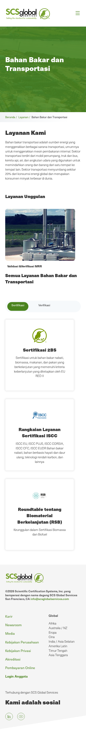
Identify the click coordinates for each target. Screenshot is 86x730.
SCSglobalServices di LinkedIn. (9, 716)
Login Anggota (16, 676)
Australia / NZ (58, 628)
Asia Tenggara (58, 655)
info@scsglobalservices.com (49, 599)
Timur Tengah (58, 650)
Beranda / (11, 117)
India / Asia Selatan (62, 641)
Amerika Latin (58, 646)
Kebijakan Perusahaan (22, 642)
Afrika (52, 623)
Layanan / (25, 117)
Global (53, 615)
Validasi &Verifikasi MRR (24, 266)
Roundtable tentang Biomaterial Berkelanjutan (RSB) (39, 515)
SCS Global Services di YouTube (21, 716)
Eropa (53, 632)
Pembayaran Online (20, 667)
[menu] (76, 13)
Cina (52, 637)
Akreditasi (12, 659)
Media (10, 633)
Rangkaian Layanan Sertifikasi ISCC (40, 432)
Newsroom (13, 624)
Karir (9, 616)
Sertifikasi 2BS (39, 350)
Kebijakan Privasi (18, 650)
